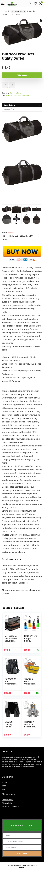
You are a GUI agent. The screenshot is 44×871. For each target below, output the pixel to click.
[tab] (22, 105)
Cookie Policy (7, 799)
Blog (3, 789)
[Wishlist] (35, 3)
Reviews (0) (9, 109)
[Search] (30, 3)
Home (4, 11)
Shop (4, 786)
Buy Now (22, 75)
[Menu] (3, 3)
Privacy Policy (7, 803)
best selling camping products (17, 95)
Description (9, 105)
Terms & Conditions (10, 806)
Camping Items (18, 11)
